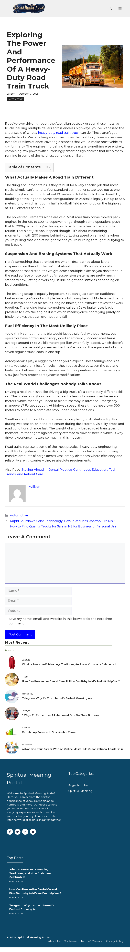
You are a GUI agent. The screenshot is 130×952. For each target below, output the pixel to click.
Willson (11, 93)
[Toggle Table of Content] (46, 167)
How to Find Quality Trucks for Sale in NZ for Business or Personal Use (63, 526)
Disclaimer (70, 941)
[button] (110, 8)
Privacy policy (114, 941)
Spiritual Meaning (80, 791)
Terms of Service (91, 941)
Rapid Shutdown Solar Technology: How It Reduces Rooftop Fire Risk (62, 521)
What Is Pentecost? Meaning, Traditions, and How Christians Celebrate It (69, 664)
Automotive (15, 99)
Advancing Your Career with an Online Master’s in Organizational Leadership (72, 749)
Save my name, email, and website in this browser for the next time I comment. (61, 621)
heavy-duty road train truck (59, 133)
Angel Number (78, 785)
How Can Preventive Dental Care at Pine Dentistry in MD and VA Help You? (71, 681)
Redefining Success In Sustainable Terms (49, 732)
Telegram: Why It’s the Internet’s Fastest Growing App (57, 698)
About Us (54, 941)
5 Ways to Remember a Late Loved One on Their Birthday (60, 715)
